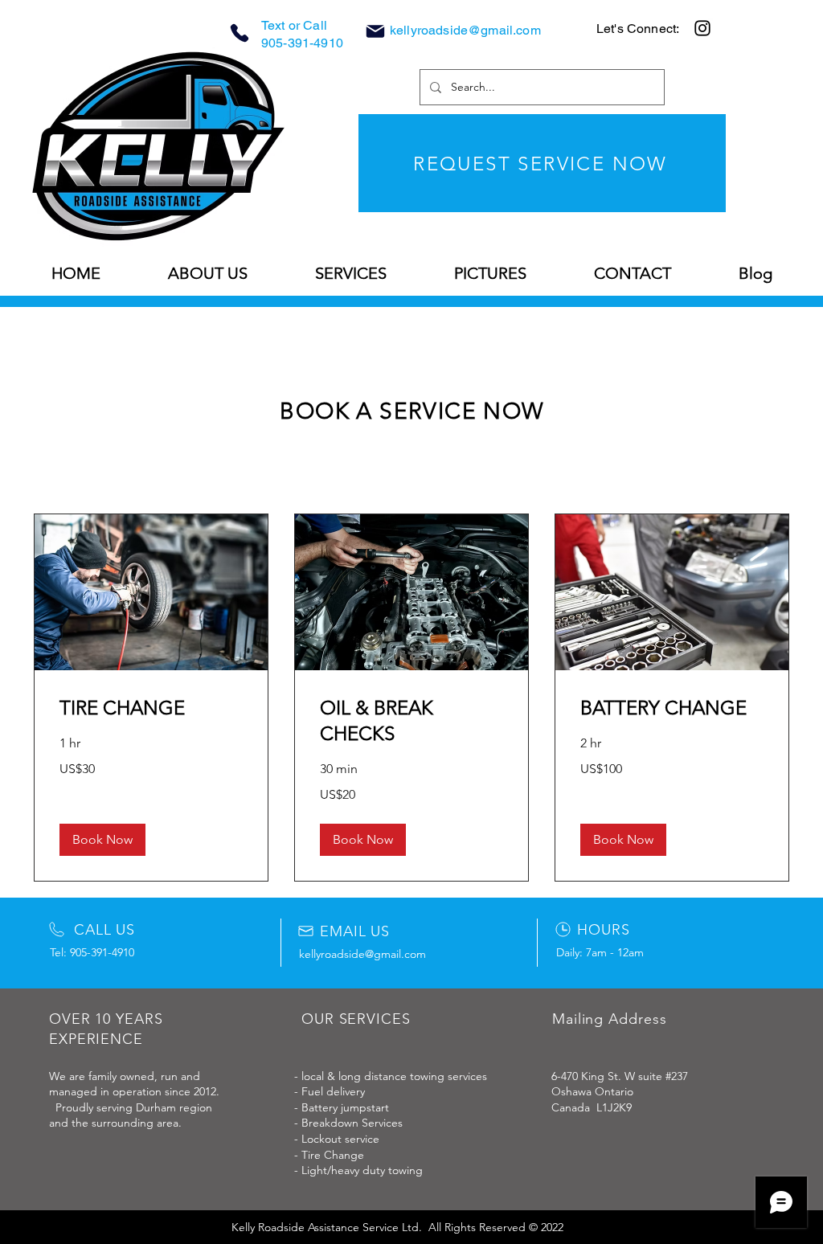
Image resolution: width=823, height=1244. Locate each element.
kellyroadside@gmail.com (465, 30)
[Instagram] (702, 28)
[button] (102, 840)
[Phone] (239, 33)
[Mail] (375, 31)
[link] (151, 708)
